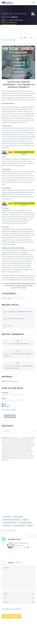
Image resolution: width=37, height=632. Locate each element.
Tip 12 (9, 325)
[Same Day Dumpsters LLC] (10, 381)
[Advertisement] (18, 488)
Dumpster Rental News (8, 40)
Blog (4, 404)
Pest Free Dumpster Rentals (15, 318)
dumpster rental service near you (11, 519)
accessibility (7, 516)
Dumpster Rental (18, 516)
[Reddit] (15, 530)
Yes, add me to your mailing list (12, 609)
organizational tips (19, 525)
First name (5, 392)
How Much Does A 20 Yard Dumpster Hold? (19, 311)
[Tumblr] (10, 530)
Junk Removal (7, 525)
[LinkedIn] (13, 530)
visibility (30, 525)
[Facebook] (3, 530)
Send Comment (11, 616)
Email (4, 398)
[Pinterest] (8, 530)
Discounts (6, 406)
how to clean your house (10, 522)
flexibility (25, 519)
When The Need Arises (21, 543)
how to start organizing (25, 522)
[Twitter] (5, 530)
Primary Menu (33, 2)
